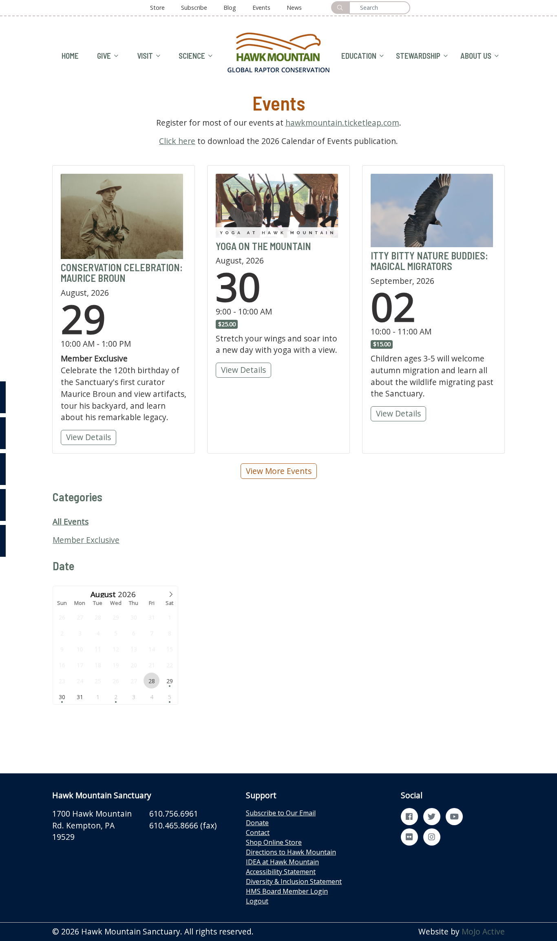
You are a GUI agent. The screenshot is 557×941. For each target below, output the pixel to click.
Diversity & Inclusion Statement (294, 881)
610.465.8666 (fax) (183, 825)
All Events (70, 521)
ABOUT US (475, 55)
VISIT (145, 55)
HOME (70, 55)
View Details (91, 437)
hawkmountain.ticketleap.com (342, 122)
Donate (257, 822)
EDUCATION (358, 55)
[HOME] (278, 51)
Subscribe (194, 7)
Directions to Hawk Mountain (291, 852)
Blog (229, 7)
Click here (177, 140)
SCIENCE (192, 55)
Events (261, 7)
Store (157, 7)
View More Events (279, 470)
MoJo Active (483, 931)
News (294, 7)
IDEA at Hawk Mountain (282, 861)
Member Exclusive (86, 539)
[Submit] (340, 7)
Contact (258, 832)
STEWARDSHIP (418, 55)
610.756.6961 (173, 813)
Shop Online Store (274, 842)
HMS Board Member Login (287, 891)
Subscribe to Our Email (281, 812)
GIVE (104, 55)
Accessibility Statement (281, 871)
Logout (257, 901)
